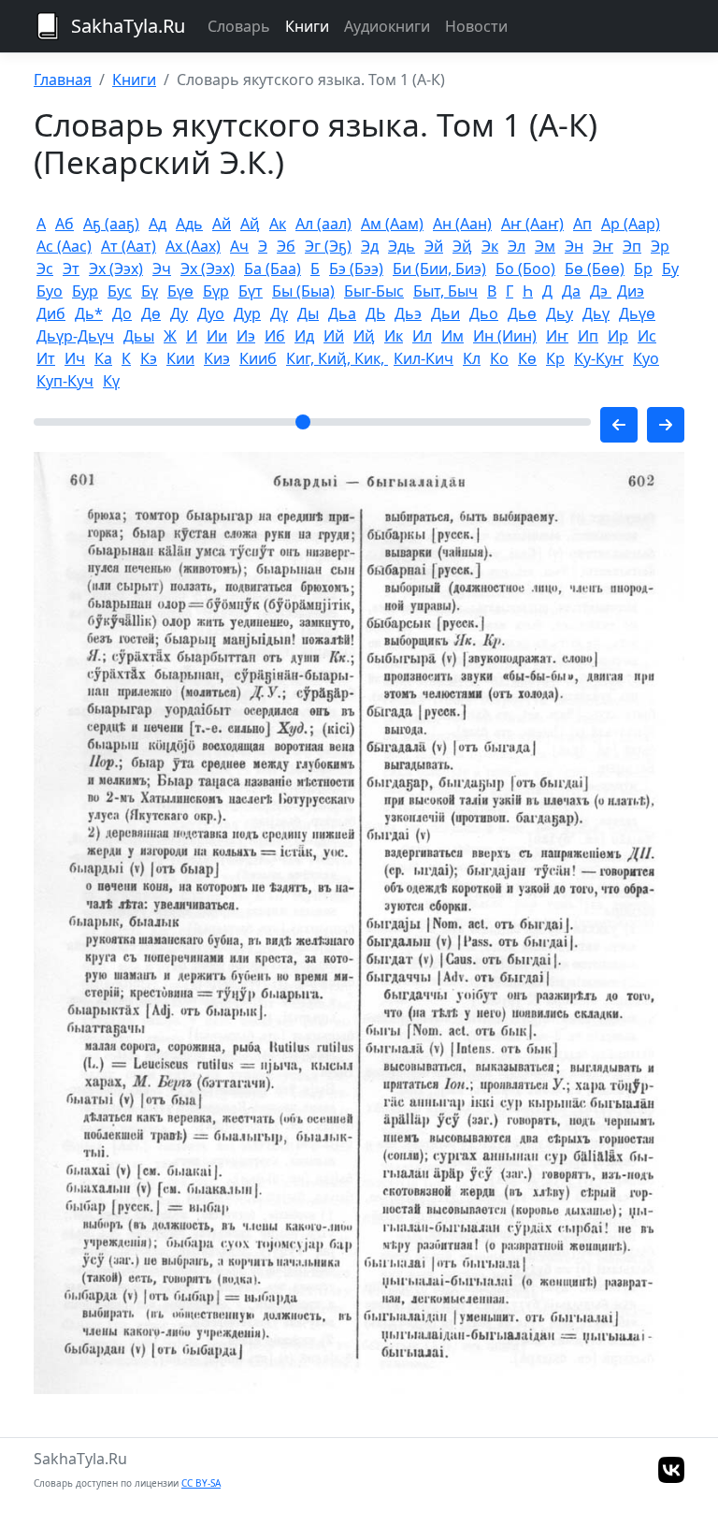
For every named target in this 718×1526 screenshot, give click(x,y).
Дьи (445, 313)
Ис (647, 336)
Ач (239, 246)
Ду (179, 313)
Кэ (148, 358)
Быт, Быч (445, 291)
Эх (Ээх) (116, 268)
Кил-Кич (423, 358)
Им (452, 336)
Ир (618, 336)
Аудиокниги (387, 26)
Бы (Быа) (303, 291)
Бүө (180, 291)
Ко (499, 358)
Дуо (210, 313)
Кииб (258, 358)
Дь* (89, 313)
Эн (574, 246)
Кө (527, 358)
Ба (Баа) (272, 268)
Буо (49, 291)
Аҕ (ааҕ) (111, 223)
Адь (189, 223)
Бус (120, 291)
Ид (304, 336)
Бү (149, 291)
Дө (151, 313)
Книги (307, 26)
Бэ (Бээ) (356, 268)
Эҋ (462, 246)
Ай (221, 223)
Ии (217, 336)
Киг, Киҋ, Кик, (337, 358)
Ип (588, 336)
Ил (422, 336)
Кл (472, 358)
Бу (670, 268)
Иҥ (557, 336)
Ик (393, 336)
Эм (545, 246)
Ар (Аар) (630, 223)
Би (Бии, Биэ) (439, 268)
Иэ (246, 336)
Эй (433, 246)
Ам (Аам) (392, 223)
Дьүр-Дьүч (75, 336)
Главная (63, 79)
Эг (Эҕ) (328, 246)
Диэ (630, 291)
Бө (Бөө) (595, 268)
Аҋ (250, 223)
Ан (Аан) (462, 223)
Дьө (522, 313)
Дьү (596, 313)
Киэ (217, 358)
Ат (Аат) (128, 246)
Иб (275, 336)
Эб (286, 246)
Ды (308, 313)
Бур (85, 291)
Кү (111, 381)
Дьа (342, 313)
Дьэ (408, 313)
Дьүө (637, 313)
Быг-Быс (374, 291)
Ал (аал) (323, 223)
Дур (247, 313)
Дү (279, 313)
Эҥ (603, 246)
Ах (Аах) (193, 246)
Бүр (216, 291)
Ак (277, 223)
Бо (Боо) (525, 268)
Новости (476, 26)
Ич (75, 358)
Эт (71, 268)
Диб (50, 313)
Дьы (138, 336)
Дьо (483, 313)
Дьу (559, 313)
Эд (370, 246)
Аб (64, 223)
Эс (44, 268)
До (122, 313)
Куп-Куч (64, 381)
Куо (646, 358)
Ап (582, 223)
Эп (632, 246)
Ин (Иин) (505, 336)
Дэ (600, 291)
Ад (157, 223)
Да (571, 291)
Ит (45, 358)
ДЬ (375, 313)
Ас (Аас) (64, 246)
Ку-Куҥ (599, 358)
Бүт (250, 291)
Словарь (239, 26)
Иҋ (364, 336)
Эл (516, 246)
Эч (161, 268)
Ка (103, 358)
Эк (489, 246)
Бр (643, 268)
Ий (333, 336)
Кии (180, 358)
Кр (555, 358)
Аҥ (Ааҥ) (532, 223)
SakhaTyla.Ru (128, 25)
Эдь (401, 246)
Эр (660, 246)
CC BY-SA (201, 1483)
